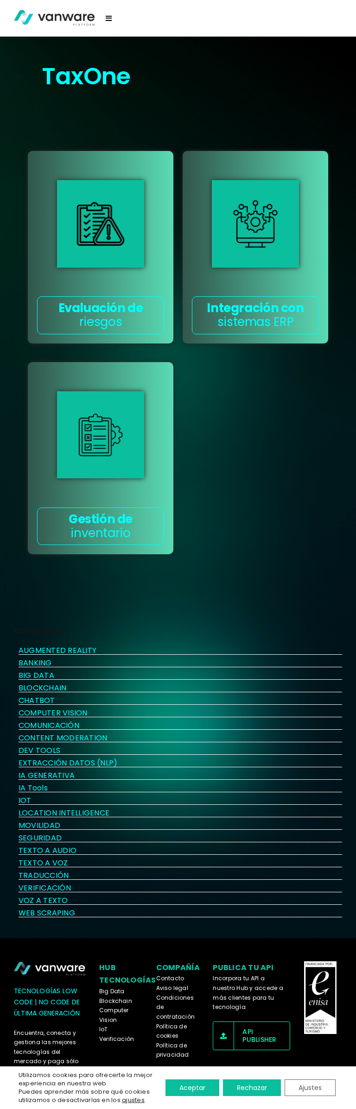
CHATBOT (37, 700)
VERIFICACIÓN (45, 888)
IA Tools (33, 788)
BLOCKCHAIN (42, 688)
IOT (25, 800)
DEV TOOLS (39, 750)
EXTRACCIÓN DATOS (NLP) (68, 763)
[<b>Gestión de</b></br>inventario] (100, 434)
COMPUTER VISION (53, 713)
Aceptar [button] (192, 1087)
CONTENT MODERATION (63, 738)
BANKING (35, 663)
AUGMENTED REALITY (57, 650)
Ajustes (310, 1087)
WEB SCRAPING (47, 913)
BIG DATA (36, 675)
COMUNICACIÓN (49, 725)
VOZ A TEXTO (43, 900)
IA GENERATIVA (47, 775)
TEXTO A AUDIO (47, 850)
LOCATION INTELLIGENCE (64, 813)
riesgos (100, 315)
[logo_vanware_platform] (50, 968)
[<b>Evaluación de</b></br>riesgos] (100, 223)
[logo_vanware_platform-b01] (55, 17)
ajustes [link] (133, 1100)
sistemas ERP (255, 315)
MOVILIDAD (39, 825)
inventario (101, 526)
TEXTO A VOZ (43, 863)
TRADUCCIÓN (44, 875)
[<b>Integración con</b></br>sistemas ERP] (255, 223)
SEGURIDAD (40, 838)
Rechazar (252, 1087)
